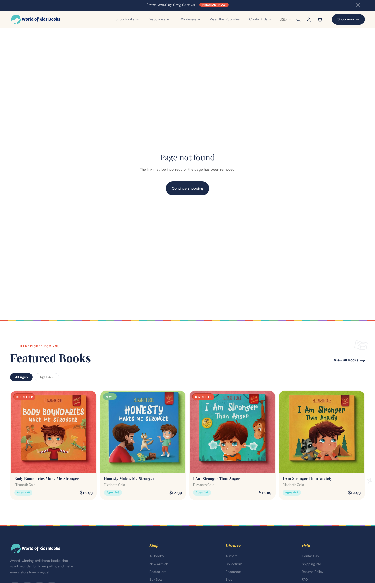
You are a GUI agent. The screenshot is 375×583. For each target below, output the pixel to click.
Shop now (346, 19)
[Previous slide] (18, 431)
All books (156, 556)
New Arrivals (159, 564)
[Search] (298, 19)
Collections (234, 564)
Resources (234, 571)
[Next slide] (88, 431)
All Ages (21, 377)
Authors (232, 556)
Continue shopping (187, 188)
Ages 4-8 (47, 377)
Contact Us (310, 556)
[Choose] (88, 464)
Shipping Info (311, 564)
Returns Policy (312, 571)
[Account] (309, 19)
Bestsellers (157, 571)
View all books (346, 360)
